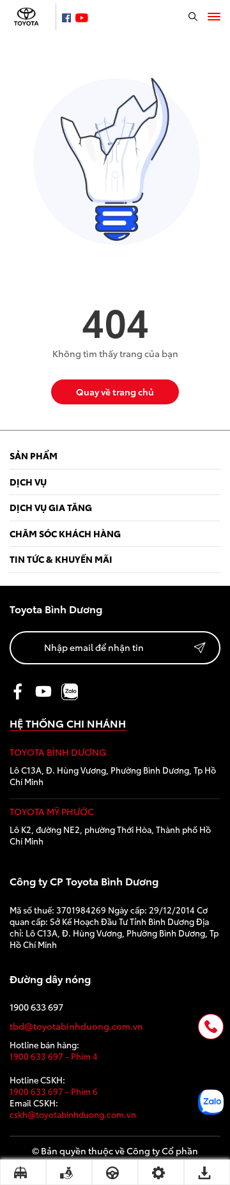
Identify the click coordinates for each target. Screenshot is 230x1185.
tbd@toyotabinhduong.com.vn (76, 1026)
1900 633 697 (36, 1007)
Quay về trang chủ (115, 391)
